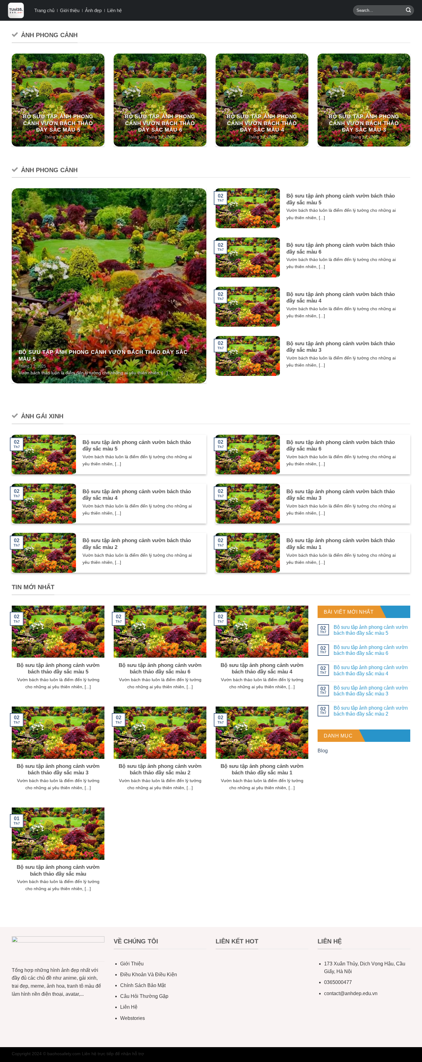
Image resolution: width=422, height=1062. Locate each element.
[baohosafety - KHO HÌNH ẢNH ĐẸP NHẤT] (16, 10)
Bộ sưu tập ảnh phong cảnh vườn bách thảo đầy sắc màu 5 (58, 123)
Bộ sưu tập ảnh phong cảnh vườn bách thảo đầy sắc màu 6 (160, 123)
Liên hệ (114, 10)
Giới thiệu (69, 10)
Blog (323, 750)
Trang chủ (44, 10)
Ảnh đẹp (93, 10)
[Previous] (10, 104)
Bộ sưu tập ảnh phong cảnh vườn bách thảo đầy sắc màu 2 (136, 544)
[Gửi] (408, 10)
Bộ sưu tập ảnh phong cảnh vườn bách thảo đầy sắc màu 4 (262, 123)
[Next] (411, 104)
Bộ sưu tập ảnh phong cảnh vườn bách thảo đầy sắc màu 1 (340, 544)
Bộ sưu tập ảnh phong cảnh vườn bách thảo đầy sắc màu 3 (364, 123)
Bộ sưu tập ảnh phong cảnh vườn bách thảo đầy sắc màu (58, 870)
